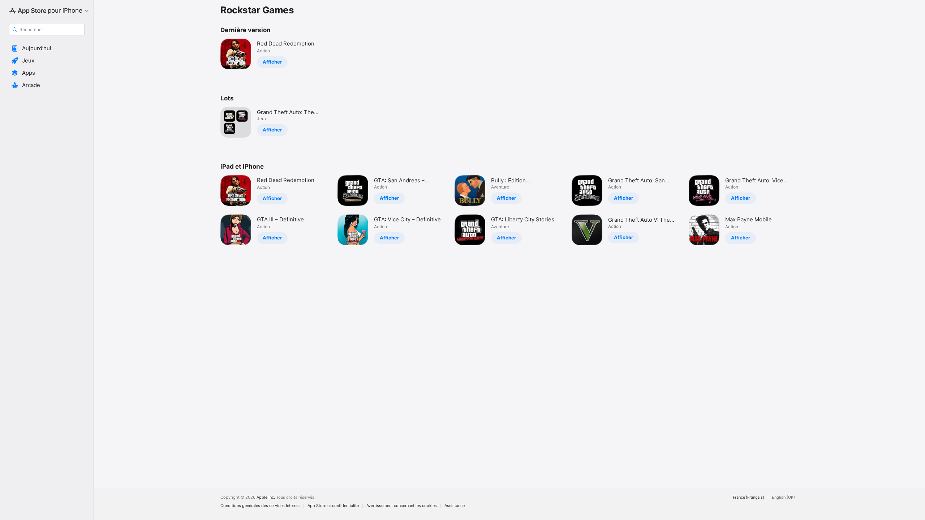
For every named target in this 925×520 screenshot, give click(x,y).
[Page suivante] (806, 210)
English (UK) (783, 497)
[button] (46, 48)
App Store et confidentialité (333, 506)
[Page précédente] (213, 210)
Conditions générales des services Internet (260, 506)
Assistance (454, 506)
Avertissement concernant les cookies (401, 506)
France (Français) (748, 497)
